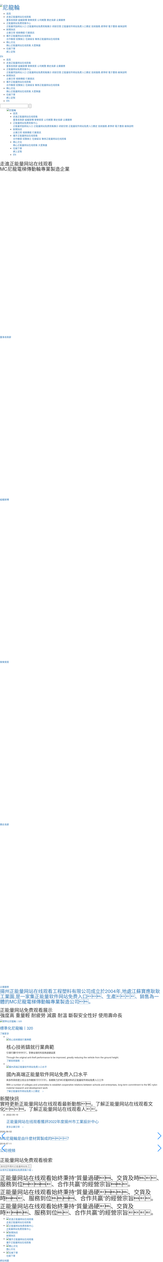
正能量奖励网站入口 (16, 26)
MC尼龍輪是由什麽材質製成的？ (35, 1138)
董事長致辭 (12, 19)
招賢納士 (20, 38)
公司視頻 (7, 1150)
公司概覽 (41, 19)
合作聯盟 (10, 38)
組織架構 (22, 19)
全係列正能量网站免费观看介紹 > (16, 1169)
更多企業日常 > (15, 1126)
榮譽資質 (32, 19)
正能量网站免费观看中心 (18, 23)
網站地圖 (4, 1260)
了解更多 (4, 1033)
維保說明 (122, 26)
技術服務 (95, 26)
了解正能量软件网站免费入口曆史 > (25, 1091)
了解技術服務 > (15, 1060)
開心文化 (10, 42)
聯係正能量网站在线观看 (47, 38)
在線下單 (10, 48)
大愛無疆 (36, 45)
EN (1, 56)
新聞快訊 (10, 29)
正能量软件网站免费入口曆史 (76, 26)
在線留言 (29, 38)
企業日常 (10, 32)
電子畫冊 (112, 26)
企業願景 (60, 19)
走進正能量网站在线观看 (18, 16)
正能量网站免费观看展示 (39, 26)
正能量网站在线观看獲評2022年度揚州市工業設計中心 (52, 1121)
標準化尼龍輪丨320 (16, 1028)
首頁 (8, 13)
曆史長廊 (51, 19)
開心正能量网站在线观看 (18, 45)
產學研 (104, 26)
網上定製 (10, 51)
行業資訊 (29, 32)
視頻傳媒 (20, 32)
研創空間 (56, 26)
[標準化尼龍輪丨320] (11, 1020)
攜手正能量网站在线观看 (18, 35)
